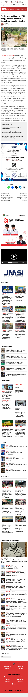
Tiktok (14, 684)
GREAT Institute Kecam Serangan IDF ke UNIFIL (16, 635)
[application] (14, 256)
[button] (14, 257)
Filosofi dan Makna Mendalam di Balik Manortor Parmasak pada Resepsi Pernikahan (20, 334)
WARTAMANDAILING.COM (7, 55)
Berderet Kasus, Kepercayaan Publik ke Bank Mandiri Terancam (16, 567)
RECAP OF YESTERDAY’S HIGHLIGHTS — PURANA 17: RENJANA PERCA (7, 405)
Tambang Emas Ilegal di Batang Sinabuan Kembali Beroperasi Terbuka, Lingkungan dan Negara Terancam (13, 132)
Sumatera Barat (5, 487)
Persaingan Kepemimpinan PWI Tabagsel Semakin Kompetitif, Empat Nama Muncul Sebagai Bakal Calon (7, 300)
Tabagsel (4, 293)
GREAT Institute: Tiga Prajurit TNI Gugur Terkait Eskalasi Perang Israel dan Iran (16, 622)
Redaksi (7, 669)
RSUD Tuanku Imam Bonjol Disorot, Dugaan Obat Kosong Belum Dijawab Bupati (20, 528)
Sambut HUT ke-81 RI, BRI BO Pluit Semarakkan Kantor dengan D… (15, 351)
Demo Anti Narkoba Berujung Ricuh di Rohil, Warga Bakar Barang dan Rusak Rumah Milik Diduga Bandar (16, 615)
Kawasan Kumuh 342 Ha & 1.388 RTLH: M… (15, 459)
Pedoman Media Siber (14, 671)
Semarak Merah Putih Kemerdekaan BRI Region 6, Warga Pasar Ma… (15, 369)
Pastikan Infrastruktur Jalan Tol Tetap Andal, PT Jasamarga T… (16, 375)
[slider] (13, 262)
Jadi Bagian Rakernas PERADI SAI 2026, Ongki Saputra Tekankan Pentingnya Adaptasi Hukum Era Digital (16, 601)
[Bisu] (23, 263)
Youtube (21, 681)
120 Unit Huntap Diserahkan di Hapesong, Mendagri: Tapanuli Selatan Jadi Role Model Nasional (16, 648)
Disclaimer (20, 669)
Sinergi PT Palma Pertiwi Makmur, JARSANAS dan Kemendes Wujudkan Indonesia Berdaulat (16, 574)
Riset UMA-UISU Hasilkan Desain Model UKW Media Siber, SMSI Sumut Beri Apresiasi (7, 395)
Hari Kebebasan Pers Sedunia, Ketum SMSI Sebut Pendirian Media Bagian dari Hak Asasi (16, 608)
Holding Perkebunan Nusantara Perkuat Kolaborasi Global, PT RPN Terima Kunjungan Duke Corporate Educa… (20, 414)
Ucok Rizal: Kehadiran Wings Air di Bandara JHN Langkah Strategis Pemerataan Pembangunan (7, 318)
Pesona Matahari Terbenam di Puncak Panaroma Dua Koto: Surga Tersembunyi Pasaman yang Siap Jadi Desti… (7, 530)
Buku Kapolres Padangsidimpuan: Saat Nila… (16, 447)
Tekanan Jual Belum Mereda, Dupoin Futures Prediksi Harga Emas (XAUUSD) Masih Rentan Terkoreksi (7, 433)
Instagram (21, 679)
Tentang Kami (7, 666)
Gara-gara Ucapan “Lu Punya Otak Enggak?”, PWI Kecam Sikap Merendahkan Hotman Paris (15, 581)
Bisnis (7, 349)
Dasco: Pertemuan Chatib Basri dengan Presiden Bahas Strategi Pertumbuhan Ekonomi (16, 594)
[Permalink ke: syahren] (2, 24)
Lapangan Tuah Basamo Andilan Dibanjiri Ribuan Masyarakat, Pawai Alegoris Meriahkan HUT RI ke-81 (7, 494)
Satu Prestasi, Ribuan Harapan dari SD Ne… (16, 465)
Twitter (21, 677)
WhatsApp (8, 679)
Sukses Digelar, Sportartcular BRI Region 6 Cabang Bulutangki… (15, 363)
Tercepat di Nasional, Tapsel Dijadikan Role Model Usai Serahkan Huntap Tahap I (16, 641)
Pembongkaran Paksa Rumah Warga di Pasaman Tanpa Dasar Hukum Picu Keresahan (20, 493)
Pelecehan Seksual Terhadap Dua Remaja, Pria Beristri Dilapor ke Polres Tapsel (12, 137)
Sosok (2, 558)
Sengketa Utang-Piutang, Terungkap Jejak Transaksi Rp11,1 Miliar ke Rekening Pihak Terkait (15, 588)
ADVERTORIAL (8, 571)
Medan (3, 391)
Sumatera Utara (18, 384)
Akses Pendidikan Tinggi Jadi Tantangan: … (14, 453)
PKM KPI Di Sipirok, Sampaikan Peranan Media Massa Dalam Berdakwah (22, 197)
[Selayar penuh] (25, 263)
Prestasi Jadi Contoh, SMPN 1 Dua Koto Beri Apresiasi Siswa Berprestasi (19, 511)
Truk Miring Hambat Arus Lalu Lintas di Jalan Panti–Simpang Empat (7, 511)
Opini (7, 463)
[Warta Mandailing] (14, 2)
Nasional (8, 565)
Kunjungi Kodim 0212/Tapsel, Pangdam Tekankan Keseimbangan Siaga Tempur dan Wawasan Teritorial (20, 318)
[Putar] (2, 263)
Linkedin (8, 681)
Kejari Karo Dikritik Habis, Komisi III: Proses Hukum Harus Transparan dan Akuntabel (16, 628)
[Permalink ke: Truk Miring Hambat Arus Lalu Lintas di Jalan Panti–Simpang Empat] (7, 502)
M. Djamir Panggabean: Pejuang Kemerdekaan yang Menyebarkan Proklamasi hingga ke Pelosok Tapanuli (14, 561)
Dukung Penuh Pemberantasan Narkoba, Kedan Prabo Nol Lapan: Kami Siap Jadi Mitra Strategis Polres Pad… (7, 336)
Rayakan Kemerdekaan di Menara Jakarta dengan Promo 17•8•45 (19, 390)
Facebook (8, 677)
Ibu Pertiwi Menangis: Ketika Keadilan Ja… (16, 471)
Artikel (7, 445)
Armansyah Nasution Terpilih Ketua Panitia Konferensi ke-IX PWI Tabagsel (19, 297)
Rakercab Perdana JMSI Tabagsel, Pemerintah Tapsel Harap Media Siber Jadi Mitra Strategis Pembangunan (20, 433)
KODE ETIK (20, 666)
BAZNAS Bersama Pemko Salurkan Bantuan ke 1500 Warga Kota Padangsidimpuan (7, 197)
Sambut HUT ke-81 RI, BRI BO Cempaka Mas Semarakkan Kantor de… (16, 357)
